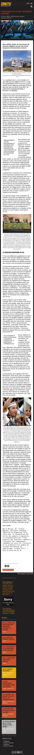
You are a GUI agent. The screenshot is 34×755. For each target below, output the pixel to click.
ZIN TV (9, 18)
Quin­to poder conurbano (17, 16)
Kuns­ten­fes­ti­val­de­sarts (9, 612)
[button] (28, 3)
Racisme (11, 743)
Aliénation (6, 741)
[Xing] (6, 566)
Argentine (6, 744)
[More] (8, 566)
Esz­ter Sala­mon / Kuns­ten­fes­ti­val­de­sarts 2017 (9, 609)
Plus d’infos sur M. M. (12, 550)
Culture (6, 743)
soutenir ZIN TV (8, 570)
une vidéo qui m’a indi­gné (11, 82)
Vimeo (12, 613)
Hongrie (11, 746)
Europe (6, 746)
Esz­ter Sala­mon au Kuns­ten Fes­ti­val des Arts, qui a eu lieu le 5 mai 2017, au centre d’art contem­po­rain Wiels (17, 87)
